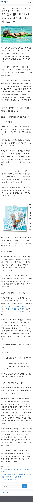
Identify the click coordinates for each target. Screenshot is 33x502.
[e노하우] (4, 2)
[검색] (24, 486)
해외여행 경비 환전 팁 (11, 480)
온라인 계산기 (6, 492)
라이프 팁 (7, 8)
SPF (7, 469)
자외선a (27, 469)
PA (4, 469)
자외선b (3, 472)
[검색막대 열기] (28, 2)
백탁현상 (12, 469)
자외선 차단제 (20, 469)
